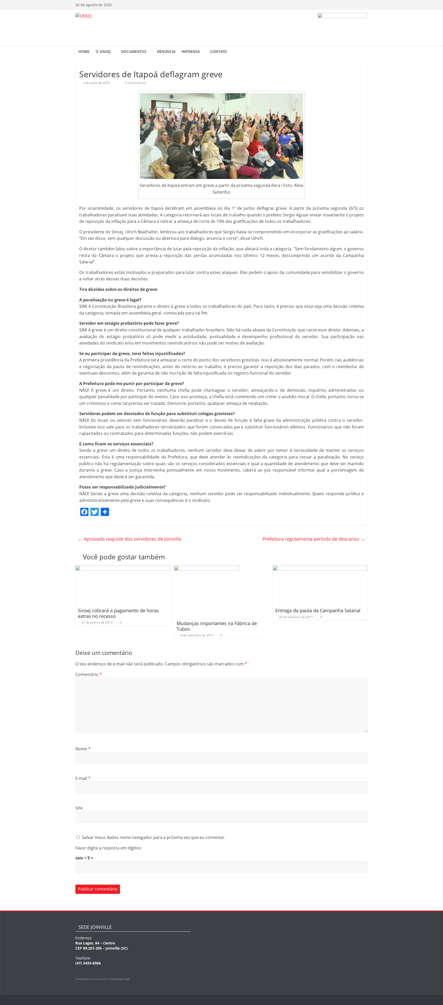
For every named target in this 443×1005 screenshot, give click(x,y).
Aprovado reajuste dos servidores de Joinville (129, 539)
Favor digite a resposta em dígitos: (108, 848)
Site (79, 808)
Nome (82, 749)
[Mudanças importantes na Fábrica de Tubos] (207, 568)
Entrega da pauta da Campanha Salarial (317, 610)
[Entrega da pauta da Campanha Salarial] (320, 568)
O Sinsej (103, 51)
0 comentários (135, 83)
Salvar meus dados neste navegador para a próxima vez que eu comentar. (153, 837)
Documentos (133, 51)
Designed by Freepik (119, 979)
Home (83, 51)
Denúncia (166, 51)
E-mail (82, 778)
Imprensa (191, 51)
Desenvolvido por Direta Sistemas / (92, 979)
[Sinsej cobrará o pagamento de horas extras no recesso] (122, 568)
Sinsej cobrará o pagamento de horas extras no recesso (118, 613)
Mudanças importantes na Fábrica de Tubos (217, 626)
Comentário (88, 674)
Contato (218, 51)
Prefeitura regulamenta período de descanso (314, 539)
